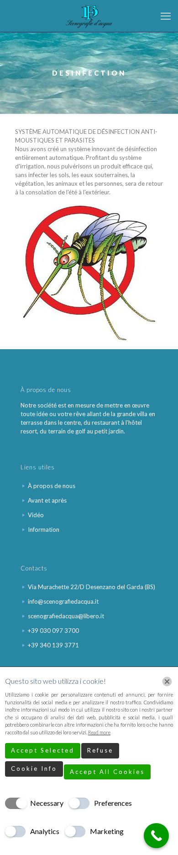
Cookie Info (34, 768)
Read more (99, 732)
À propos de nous (51, 485)
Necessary (46, 803)
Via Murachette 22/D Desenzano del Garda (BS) (91, 586)
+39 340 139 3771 (53, 645)
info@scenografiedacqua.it (63, 601)
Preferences (113, 803)
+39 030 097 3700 (53, 630)
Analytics (44, 831)
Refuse (100, 750)
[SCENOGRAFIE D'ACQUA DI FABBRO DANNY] (89, 16)
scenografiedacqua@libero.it (66, 616)
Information (43, 529)
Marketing (107, 831)
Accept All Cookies (107, 771)
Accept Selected (42, 750)
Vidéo (36, 515)
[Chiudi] (167, 681)
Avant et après (47, 500)
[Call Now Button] (156, 835)
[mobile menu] (165, 16)
